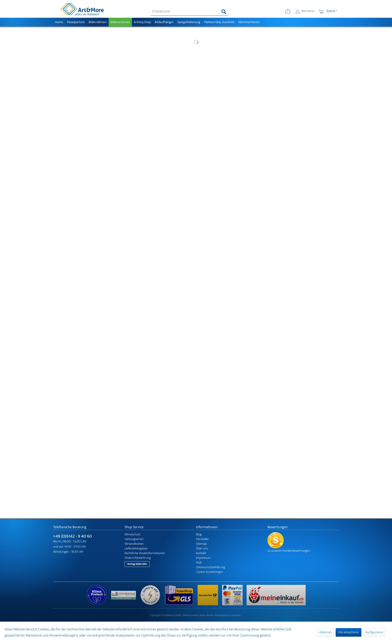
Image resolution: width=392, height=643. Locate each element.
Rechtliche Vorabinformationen (145, 553)
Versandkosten (134, 543)
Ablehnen (325, 632)
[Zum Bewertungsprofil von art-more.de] (303, 540)
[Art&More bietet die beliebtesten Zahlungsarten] (234, 595)
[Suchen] (224, 12)
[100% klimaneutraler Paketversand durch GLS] (99, 595)
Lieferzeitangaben (136, 548)
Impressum (203, 558)
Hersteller (202, 539)
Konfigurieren (374, 632)
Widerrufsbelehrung (138, 558)
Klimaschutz (132, 534)
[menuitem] (189, 12)
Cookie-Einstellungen (209, 572)
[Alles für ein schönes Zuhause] (125, 595)
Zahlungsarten (134, 539)
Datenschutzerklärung (210, 567)
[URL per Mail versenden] (287, 12)
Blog (199, 534)
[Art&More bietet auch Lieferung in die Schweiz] (276, 595)
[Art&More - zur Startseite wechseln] (82, 8)
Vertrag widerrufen (137, 564)
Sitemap (201, 543)
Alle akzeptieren (348, 632)
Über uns (202, 548)
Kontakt (201, 553)
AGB (198, 562)
